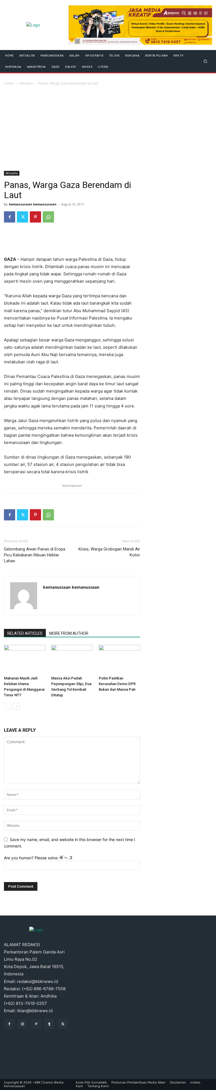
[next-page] (16, 706)
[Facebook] (9, 217)
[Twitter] (22, 217)
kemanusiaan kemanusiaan (33, 204)
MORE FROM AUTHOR (68, 633)
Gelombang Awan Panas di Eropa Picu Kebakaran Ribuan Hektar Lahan (34, 555)
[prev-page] (7, 706)
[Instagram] (23, 1024)
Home (9, 83)
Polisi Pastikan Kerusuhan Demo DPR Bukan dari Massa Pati (117, 684)
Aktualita (26, 83)
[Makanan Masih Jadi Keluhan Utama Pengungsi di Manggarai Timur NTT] (24, 659)
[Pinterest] (35, 217)
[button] (205, 61)
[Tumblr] (49, 1024)
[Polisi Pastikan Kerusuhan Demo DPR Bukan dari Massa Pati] (119, 659)
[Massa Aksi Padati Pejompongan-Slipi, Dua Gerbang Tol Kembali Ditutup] (72, 659)
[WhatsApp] (48, 217)
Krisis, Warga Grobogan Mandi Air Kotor (109, 552)
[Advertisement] (108, 128)
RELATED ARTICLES (24, 633)
